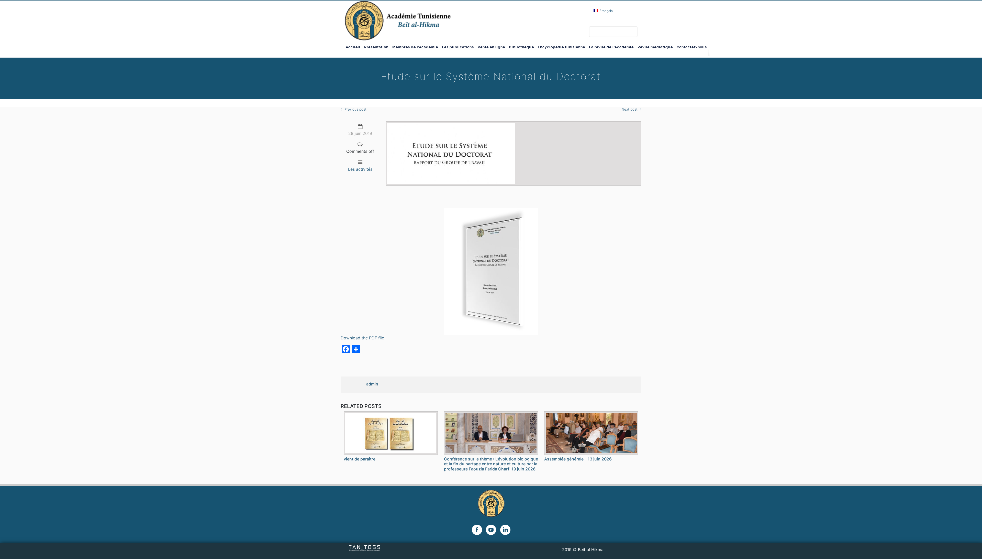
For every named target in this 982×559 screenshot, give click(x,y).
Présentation (376, 47)
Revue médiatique (655, 47)
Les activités (360, 169)
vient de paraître (359, 458)
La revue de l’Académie (611, 47)
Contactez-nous (692, 47)
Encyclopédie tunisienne (561, 47)
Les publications (458, 47)
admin (372, 383)
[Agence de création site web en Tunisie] (365, 548)
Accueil (353, 47)
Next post (630, 109)
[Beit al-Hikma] (397, 21)
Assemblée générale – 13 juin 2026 (578, 458)
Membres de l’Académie (415, 47)
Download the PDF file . (363, 337)
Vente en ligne (491, 47)
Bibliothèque (521, 47)
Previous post (355, 109)
